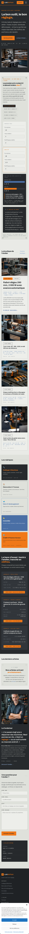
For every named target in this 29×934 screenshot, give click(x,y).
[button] (27, 905)
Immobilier (4, 891)
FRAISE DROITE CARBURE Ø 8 (10, 109)
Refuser (14, 924)
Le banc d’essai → (21, 38)
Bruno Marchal (4, 902)
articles (14, 681)
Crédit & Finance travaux (7, 893)
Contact (20, 2)
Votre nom (4, 790)
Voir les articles (8, 38)
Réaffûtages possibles (9, 140)
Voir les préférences (14, 928)
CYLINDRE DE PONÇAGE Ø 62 (10, 115)
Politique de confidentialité (18, 931)
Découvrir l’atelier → (7, 764)
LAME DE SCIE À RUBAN (9, 118)
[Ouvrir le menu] (26, 2)
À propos (3, 900)
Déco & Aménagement (7, 888)
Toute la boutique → (23, 252)
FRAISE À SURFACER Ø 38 (9, 112)
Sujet (3, 803)
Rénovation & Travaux (6, 886)
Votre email (4, 796)
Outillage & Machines (6, 883)
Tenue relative (8, 133)
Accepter (14, 920)
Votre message (5, 810)
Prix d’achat (7, 127)
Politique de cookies (8, 931)
